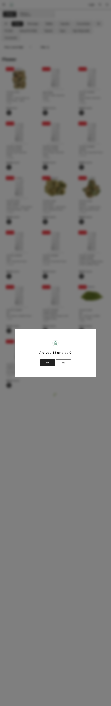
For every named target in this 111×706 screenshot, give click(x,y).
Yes (47, 363)
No (63, 363)
